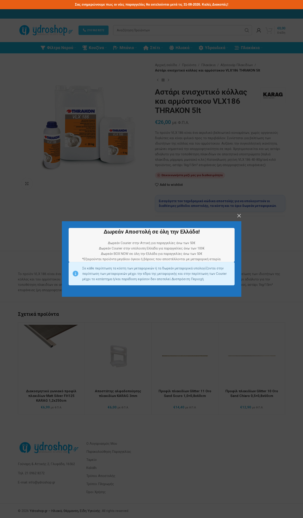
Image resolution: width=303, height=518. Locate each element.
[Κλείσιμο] (239, 215)
